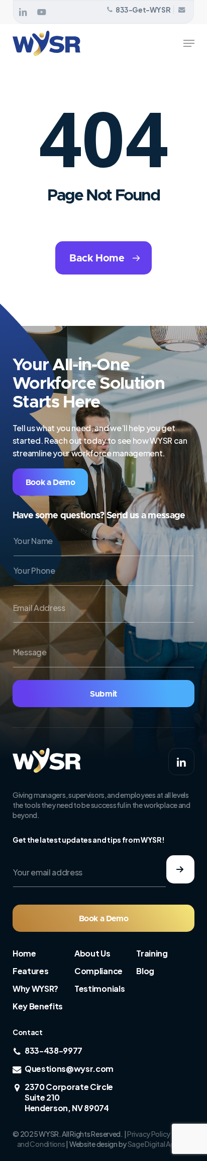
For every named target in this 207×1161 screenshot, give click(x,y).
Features (30, 971)
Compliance (98, 971)
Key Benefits (38, 1006)
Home (24, 953)
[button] (188, 43)
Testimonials (99, 988)
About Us (92, 953)
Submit (103, 694)
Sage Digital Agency (159, 1143)
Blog (145, 971)
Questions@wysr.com (69, 1068)
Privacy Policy (148, 1133)
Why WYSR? (35, 988)
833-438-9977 (53, 1050)
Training (151, 953)
